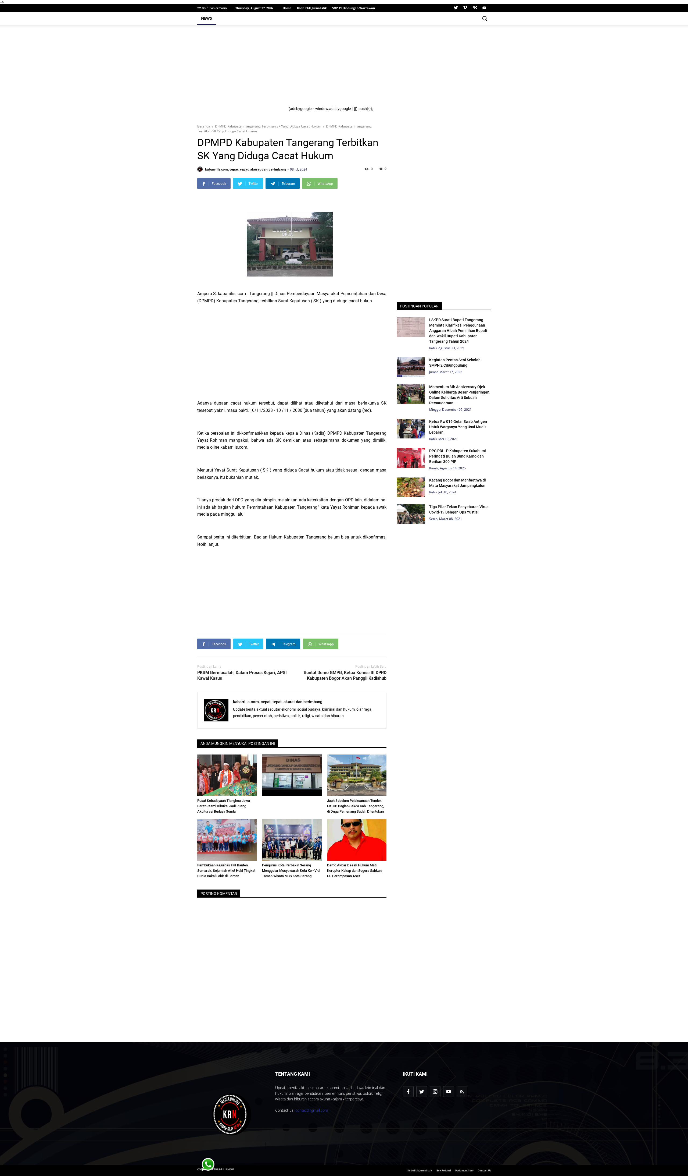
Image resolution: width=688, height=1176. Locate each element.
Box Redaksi (443, 1170)
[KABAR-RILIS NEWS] (231, 1114)
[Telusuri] (484, 18)
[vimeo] (465, 8)
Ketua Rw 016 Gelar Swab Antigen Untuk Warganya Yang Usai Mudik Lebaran (458, 426)
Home (287, 8)
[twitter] (456, 8)
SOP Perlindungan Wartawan (353, 8)
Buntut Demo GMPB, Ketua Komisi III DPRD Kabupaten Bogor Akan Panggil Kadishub (345, 675)
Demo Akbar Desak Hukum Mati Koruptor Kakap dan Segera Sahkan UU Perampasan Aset (354, 870)
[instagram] (435, 1091)
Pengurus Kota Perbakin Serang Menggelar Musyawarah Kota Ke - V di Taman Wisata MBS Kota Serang (291, 870)
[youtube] (483, 8)
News (206, 18)
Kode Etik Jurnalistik (312, 8)
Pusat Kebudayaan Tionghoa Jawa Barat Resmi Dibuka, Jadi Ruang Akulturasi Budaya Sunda (223, 806)
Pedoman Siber (464, 1170)
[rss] (462, 1091)
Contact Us (484, 1170)
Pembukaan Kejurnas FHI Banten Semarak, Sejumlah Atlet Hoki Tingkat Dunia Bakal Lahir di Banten (226, 870)
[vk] (475, 8)
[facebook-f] (408, 1091)
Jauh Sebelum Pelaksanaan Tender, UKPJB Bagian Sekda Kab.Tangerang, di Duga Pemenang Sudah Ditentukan (355, 806)
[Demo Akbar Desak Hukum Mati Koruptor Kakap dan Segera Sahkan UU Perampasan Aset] (357, 840)
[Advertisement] (386, 69)
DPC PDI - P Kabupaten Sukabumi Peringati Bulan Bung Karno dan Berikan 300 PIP (457, 456)
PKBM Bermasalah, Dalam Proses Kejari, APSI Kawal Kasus (242, 675)
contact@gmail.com (311, 1110)
